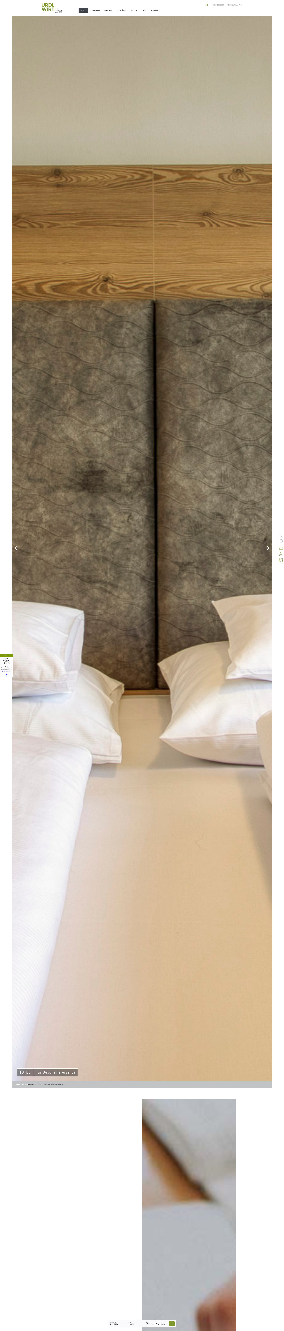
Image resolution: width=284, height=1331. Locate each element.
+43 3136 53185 (218, 5)
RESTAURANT (95, 10)
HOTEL (83, 10)
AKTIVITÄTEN (121, 10)
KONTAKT (154, 10)
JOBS (144, 10)
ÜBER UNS (134, 10)
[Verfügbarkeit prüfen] (172, 1323)
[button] (16, 548)
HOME (18, 1085)
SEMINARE (108, 10)
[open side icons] (281, 547)
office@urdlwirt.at (234, 5)
